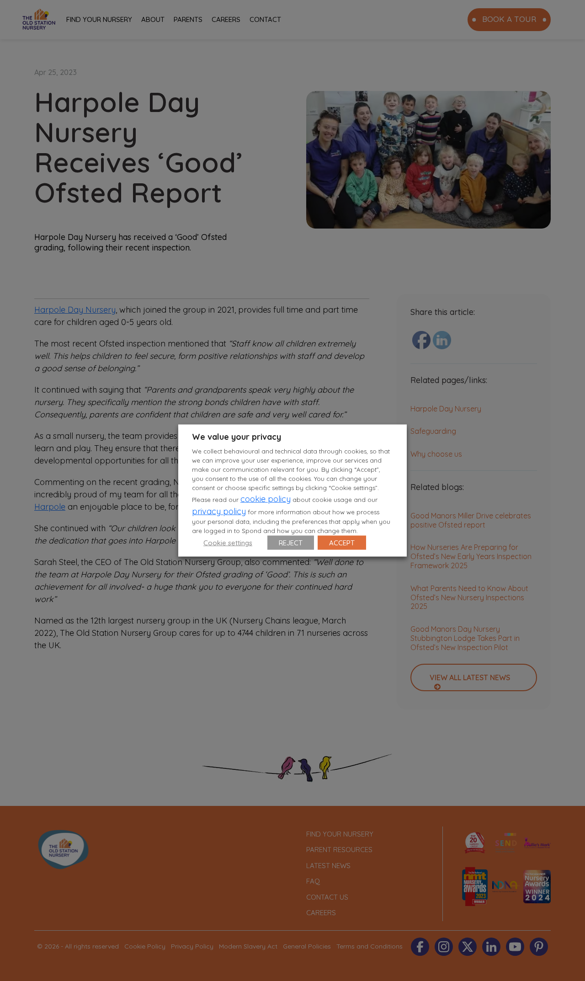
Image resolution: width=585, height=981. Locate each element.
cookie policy (265, 498)
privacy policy (219, 511)
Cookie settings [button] (227, 542)
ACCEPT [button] (342, 542)
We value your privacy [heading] (236, 437)
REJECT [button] (291, 542)
